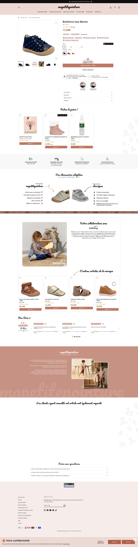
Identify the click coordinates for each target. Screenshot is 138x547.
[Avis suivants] (119, 328)
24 (78, 47)
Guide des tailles (22, 502)
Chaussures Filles (42, 12)
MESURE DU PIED (67, 98)
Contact (20, 523)
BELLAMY (66, 24)
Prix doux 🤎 (80, 12)
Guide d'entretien (22, 505)
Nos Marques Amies (23, 507)
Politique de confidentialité (24, 515)
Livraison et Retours (23, 518)
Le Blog (19, 500)
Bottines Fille (24, 17)
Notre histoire (21, 497)
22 (71, 47)
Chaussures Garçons (55, 12)
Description (67, 92)
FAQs (19, 520)
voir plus (40, 328)
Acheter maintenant (88, 70)
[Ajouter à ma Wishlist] (56, 23)
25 (81, 47)
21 (67, 47)
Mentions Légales (22, 513)
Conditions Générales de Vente (25, 510)
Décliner (128, 542)
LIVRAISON (66, 100)
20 (64, 47)
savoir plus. (66, 544)
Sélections (98, 12)
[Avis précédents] (31, 328)
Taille (88, 44)
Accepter (114, 542)
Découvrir (30, 143)
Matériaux (66, 95)
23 (74, 47)
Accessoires (89, 12)
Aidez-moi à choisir (68, 12)
